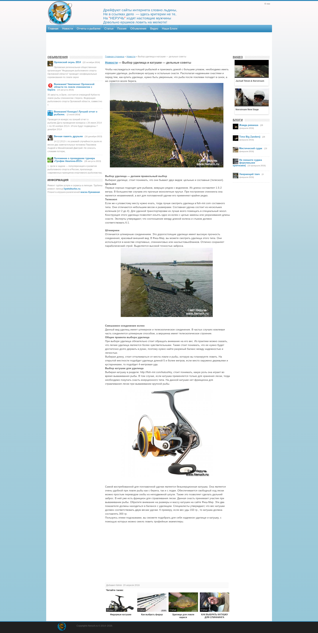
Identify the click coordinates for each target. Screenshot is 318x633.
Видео (154, 28)
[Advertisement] (158, 43)
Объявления (138, 28)
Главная (53, 28)
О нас (267, 4)
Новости (67, 28)
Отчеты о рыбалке (88, 28)
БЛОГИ (238, 120)
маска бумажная (90, 192)
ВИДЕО (238, 57)
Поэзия (121, 28)
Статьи (108, 28)
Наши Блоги (169, 28)
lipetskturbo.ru (72, 188)
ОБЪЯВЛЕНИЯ (57, 57)
